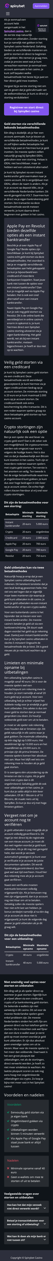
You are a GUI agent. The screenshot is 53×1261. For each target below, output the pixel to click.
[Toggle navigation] (8, 14)
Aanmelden (41, 6)
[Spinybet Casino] (15, 6)
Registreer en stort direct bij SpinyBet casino (26, 109)
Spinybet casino (14, 31)
